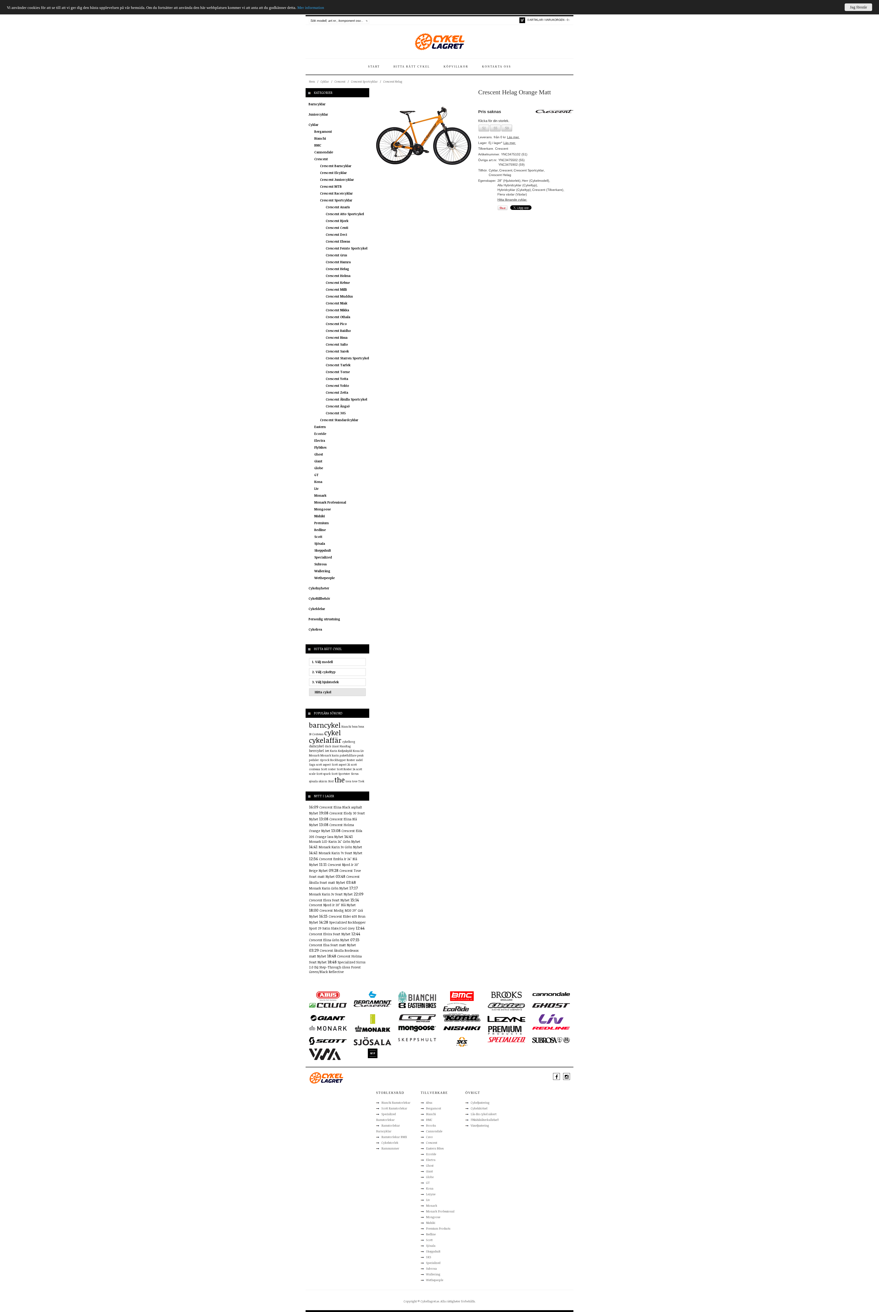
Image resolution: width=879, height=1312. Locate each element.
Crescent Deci (336, 234)
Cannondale (323, 152)
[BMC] (462, 996)
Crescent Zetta (337, 392)
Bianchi (320, 138)
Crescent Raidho (338, 330)
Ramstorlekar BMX (394, 1137)
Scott (318, 536)
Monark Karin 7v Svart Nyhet (340, 853)
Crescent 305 (336, 413)
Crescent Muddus (339, 296)
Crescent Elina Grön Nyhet (329, 940)
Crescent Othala (338, 317)
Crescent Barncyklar (335, 166)
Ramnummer (390, 1148)
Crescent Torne (338, 372)
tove (354, 781)
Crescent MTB (331, 186)
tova (348, 781)
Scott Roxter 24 (346, 769)
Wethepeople (324, 578)
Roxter (351, 760)
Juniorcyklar (318, 114)
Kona (318, 482)
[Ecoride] (456, 1008)
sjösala (313, 781)
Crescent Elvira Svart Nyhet (330, 934)
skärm (323, 781)
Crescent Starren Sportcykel (347, 358)
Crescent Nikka (337, 310)
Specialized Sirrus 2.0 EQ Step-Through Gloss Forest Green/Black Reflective (337, 967)
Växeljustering (480, 1125)
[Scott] (328, 1041)
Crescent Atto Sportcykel (345, 214)
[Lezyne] (506, 1019)
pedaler (314, 760)
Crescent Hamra (338, 262)
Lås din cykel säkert (483, 1114)
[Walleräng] (325, 1054)
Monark (320, 495)
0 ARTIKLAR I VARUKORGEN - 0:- (548, 20)
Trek (361, 781)
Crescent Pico (336, 324)
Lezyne (430, 1194)
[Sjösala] (372, 1041)
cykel (332, 732)
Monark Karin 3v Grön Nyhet (340, 847)
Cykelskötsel (479, 1108)
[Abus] (328, 996)
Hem (312, 81)
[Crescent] (372, 1005)
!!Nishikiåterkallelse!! (485, 1120)
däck (328, 746)
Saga (312, 764)
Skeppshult (322, 550)
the (339, 779)
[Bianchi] (417, 998)
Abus (429, 1103)
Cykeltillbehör (319, 598)
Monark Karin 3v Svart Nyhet (331, 894)
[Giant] (328, 1017)
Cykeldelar (317, 609)
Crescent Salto (337, 344)
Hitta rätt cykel (411, 66)
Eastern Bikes (435, 1148)
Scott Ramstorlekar (394, 1108)
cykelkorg (348, 741)
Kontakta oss (496, 66)
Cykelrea (315, 629)
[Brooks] (506, 996)
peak (360, 755)
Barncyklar (317, 104)
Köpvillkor (456, 66)
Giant (318, 461)
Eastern (320, 427)
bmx (355, 726)
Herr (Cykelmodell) (535, 180)
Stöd (331, 781)
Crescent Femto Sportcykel (346, 248)
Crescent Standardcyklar (339, 420)
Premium (321, 523)
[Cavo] (328, 1005)
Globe (318, 468)
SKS (428, 1257)
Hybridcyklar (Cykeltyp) (514, 190)
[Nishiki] (462, 1028)
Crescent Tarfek (338, 365)
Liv (316, 488)
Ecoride (320, 433)
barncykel (325, 725)
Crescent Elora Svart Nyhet (329, 900)
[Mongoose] (417, 1028)
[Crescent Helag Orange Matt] (423, 135)
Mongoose (322, 509)
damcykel (316, 746)
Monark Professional (330, 502)
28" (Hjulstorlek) (509, 180)
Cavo (429, 1137)
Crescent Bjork (337, 221)
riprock (324, 760)
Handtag (345, 746)
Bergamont (323, 131)
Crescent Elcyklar (333, 173)
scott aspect (323, 764)
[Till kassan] (522, 20)
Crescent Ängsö (338, 406)
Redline (320, 530)
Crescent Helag (392, 81)
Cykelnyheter (319, 588)
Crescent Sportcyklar (364, 81)
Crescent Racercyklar (336, 193)
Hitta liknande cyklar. (512, 199)
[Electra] (506, 1006)
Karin (333, 751)
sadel (359, 760)
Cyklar (324, 81)
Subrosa (320, 564)
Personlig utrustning (324, 619)
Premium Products (438, 1228)
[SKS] (462, 1042)
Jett (327, 751)
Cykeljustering (480, 1103)
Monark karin (329, 755)
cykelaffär (325, 740)
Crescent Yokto (337, 385)
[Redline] (551, 1028)
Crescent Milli (336, 289)
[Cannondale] (551, 993)
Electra (319, 440)
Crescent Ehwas (338, 241)
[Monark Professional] (372, 1028)
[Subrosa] (551, 1040)
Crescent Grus (336, 255)
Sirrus (354, 773)
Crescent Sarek (337, 351)
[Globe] (372, 1019)
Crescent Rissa (336, 337)
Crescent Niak (336, 303)
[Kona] (462, 1017)
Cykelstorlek (389, 1143)
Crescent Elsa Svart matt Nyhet (332, 945)
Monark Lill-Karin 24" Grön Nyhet (334, 841)
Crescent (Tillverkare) (547, 190)
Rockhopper (338, 760)
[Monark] (328, 1028)
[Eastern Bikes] (417, 1005)
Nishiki (319, 516)
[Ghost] (551, 1005)
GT (316, 475)
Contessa (317, 734)
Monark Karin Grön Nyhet (329, 888)
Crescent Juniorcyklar (337, 179)
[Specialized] (506, 1039)
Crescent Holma (338, 276)
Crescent (339, 81)
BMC (317, 145)
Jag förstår (858, 7)
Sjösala (319, 543)
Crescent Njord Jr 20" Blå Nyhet (332, 905)
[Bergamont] (372, 997)
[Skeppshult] (417, 1039)
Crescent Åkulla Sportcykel (346, 399)
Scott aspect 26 (341, 764)
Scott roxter (328, 769)
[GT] (417, 1018)
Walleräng (322, 571)
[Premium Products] (505, 1030)
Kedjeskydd (345, 751)
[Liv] (551, 1019)
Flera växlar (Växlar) (512, 194)
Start (374, 66)
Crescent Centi (337, 227)
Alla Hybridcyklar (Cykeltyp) (517, 185)
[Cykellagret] (439, 41)
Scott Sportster (340, 773)
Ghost (318, 454)
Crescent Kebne (338, 282)
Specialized (323, 557)
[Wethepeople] (372, 1053)
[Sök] (367, 20)
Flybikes (320, 447)
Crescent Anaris (338, 207)
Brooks (431, 1125)
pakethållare (348, 755)
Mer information (310, 8)
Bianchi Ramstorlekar (395, 1103)
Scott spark (323, 773)
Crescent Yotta (337, 379)
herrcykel (316, 750)
